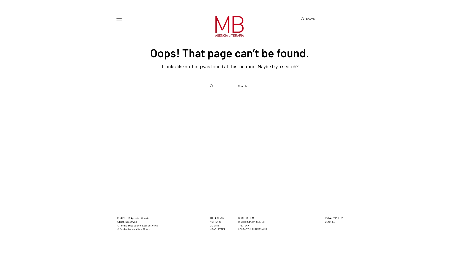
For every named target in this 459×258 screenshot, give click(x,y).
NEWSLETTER (217, 229)
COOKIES (330, 221)
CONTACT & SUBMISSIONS (252, 229)
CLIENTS (214, 225)
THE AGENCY (217, 217)
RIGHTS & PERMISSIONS (251, 221)
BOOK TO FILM (246, 217)
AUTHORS (215, 221)
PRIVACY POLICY (334, 217)
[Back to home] (229, 26)
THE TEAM (243, 225)
